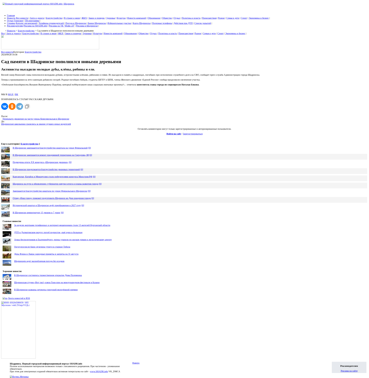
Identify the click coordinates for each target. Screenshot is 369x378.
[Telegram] (19, 106)
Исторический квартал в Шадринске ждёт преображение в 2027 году (47, 205)
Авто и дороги (37, 18)
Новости (11, 18)
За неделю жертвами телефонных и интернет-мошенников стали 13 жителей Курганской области (62, 225)
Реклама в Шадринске (87, 26)
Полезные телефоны (162, 23)
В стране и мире (72, 18)
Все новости (22, 18)
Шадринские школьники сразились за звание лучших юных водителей (36, 124)
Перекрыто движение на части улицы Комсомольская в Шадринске (36, 119)
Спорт (244, 18)
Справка (11, 23)
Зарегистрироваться (193, 134)
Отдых (177, 18)
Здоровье (110, 18)
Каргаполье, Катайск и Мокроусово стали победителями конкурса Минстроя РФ (52, 176)
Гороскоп (18, 20)
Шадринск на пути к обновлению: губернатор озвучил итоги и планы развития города (55, 184)
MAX (10, 94)
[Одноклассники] (12, 106)
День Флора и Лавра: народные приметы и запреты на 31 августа (46, 254)
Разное (221, 18)
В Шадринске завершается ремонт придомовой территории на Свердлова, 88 (51, 155)
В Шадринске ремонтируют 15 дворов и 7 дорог (36, 212)
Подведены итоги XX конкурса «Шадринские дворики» (40, 162)
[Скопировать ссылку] (27, 106)
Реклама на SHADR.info (35, 26)
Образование (154, 18)
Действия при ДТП (183, 23)
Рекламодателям (15, 26)
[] (89, 148)
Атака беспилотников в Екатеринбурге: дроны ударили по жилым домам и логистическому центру (63, 239)
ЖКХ (84, 18)
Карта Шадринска (141, 23)
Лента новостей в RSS (19, 298)
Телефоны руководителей (51, 23)
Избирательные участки (119, 23)
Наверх (136, 363)
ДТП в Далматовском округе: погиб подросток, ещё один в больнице (48, 232)
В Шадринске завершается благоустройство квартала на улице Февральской (50, 148)
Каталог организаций (26, 23)
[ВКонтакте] (4, 106)
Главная (11, 15)
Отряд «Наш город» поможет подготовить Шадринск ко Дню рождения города (52, 198)
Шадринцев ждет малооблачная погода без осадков (39, 261)
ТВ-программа (32, 20)
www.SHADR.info (99, 371)
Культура (121, 18)
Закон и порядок (97, 18)
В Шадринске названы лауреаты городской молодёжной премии (46, 289)
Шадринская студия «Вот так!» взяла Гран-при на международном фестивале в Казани (57, 282)
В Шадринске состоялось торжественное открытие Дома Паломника (48, 275)
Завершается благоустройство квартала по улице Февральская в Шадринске (50, 191)
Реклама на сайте (349, 371)
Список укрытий (202, 23)
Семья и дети (232, 18)
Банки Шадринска (97, 23)
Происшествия (209, 18)
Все (3, 33)
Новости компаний (136, 18)
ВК (16, 94)
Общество (167, 18)
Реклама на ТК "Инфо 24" (62, 26)
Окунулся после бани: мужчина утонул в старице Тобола (42, 247)
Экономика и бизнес (259, 18)
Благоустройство (54, 18)
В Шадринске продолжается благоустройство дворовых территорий (46, 169)
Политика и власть (191, 18)
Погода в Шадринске (75, 23)
